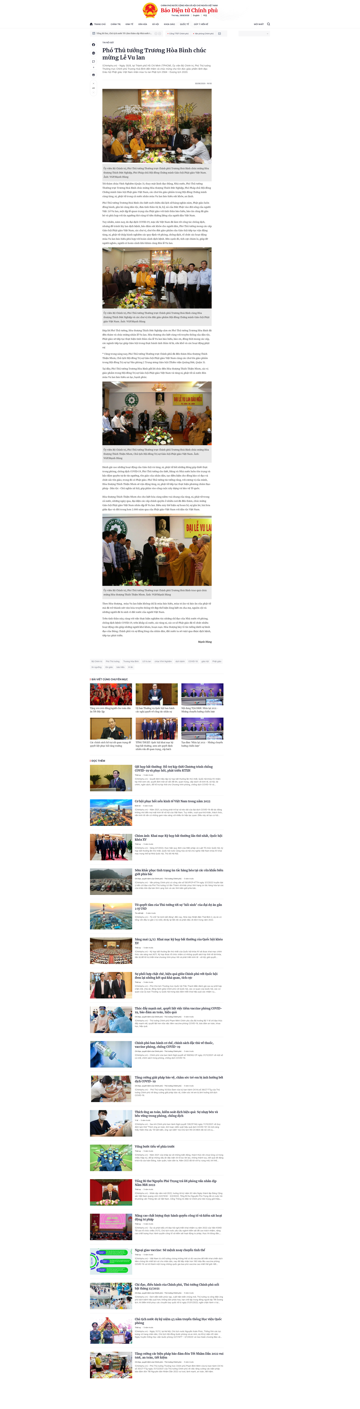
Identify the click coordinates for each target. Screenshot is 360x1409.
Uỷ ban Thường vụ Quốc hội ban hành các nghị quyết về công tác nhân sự (155, 710)
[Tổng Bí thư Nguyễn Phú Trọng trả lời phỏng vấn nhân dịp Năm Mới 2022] (111, 1192)
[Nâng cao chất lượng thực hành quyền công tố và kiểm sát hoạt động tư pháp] (111, 1227)
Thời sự (138, 775)
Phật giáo (216, 661)
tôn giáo (109, 667)
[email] (219, 33)
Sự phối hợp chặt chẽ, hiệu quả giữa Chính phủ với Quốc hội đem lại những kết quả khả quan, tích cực (176, 975)
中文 (205, 15)
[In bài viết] (93, 74)
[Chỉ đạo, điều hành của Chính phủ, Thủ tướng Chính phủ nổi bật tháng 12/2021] (111, 1296)
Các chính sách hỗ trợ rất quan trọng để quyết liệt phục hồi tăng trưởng (110, 744)
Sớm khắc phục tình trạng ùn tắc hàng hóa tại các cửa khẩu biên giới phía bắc (179, 872)
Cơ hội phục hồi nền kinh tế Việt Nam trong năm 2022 (172, 801)
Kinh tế (129, 24)
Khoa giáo (169, 24)
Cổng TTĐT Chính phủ (179, 33)
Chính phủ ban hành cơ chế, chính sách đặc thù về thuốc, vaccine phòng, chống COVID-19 (174, 1045)
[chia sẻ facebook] (93, 44)
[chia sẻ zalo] (93, 53)
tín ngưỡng (97, 667)
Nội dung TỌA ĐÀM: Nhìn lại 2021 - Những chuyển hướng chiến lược (199, 710)
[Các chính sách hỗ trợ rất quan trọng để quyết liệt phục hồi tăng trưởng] (111, 729)
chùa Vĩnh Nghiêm (163, 661)
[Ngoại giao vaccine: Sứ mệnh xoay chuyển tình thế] (111, 1261)
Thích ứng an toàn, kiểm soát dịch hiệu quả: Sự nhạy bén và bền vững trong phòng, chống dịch (176, 1114)
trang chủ (100, 24)
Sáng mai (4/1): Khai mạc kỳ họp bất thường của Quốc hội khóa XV (179, 941)
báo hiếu (120, 667)
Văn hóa (142, 24)
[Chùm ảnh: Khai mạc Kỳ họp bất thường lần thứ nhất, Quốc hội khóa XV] (111, 847)
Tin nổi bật (108, 42)
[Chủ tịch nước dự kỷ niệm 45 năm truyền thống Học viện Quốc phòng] (111, 1330)
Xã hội (155, 24)
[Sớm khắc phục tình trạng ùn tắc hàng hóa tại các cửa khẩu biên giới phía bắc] (111, 881)
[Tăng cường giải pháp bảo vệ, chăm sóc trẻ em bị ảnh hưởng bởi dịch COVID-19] (111, 1089)
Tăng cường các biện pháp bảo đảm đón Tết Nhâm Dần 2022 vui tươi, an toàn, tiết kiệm (179, 1355)
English (196, 15)
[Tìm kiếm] (268, 24)
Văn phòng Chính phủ (204, 33)
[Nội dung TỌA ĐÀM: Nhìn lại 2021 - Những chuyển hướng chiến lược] (202, 694)
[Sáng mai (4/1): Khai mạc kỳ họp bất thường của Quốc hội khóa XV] (111, 950)
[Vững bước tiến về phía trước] (111, 1158)
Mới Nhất (259, 24)
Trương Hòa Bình (131, 661)
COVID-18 (193, 661)
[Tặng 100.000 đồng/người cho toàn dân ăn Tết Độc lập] (111, 694)
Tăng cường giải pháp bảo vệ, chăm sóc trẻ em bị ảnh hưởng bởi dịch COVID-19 (179, 1079)
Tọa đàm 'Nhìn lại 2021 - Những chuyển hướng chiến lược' (202, 744)
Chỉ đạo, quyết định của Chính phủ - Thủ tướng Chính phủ (158, 879)
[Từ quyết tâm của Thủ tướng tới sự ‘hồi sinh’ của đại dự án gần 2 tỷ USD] (111, 916)
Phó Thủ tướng (113, 661)
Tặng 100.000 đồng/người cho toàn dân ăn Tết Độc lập (110, 710)
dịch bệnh (180, 661)
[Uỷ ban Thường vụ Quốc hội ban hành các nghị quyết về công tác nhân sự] (157, 694)
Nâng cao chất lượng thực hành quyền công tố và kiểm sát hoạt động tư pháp (178, 1217)
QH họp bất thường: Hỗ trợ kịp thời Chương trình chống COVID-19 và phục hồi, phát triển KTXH (174, 768)
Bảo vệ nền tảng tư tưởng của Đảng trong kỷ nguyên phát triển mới (124, 33)
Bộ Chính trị (97, 661)
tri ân (130, 667)
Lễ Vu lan (146, 661)
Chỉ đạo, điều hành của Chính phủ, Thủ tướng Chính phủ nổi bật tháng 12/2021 (177, 1286)
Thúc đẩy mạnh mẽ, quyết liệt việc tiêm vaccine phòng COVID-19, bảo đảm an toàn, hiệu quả (178, 1010)
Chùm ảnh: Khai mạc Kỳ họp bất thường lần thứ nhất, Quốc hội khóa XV (178, 837)
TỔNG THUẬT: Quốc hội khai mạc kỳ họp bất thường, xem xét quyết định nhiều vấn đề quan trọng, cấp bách (154, 746)
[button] (156, 33)
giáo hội (205, 661)
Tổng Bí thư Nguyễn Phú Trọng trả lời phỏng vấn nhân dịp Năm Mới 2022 (176, 1183)
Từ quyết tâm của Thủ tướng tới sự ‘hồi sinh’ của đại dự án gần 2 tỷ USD (178, 906)
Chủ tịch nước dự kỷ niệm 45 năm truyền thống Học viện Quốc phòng (178, 1321)
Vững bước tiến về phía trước (155, 1146)
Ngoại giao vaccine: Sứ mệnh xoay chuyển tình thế (170, 1250)
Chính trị (116, 24)
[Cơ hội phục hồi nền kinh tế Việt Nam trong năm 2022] (111, 812)
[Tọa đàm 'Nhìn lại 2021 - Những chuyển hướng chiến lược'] (202, 729)
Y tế (137, 1120)
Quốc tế (184, 24)
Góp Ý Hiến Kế (201, 24)
